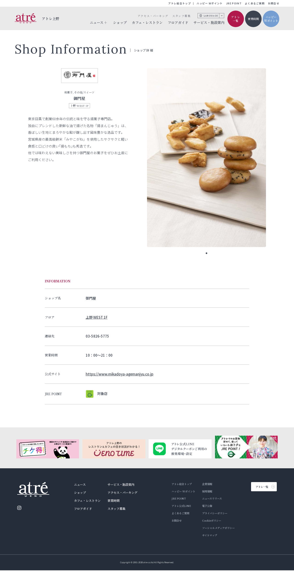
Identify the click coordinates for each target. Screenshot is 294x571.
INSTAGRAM (19, 508)
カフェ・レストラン (147, 22)
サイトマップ (209, 535)
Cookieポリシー (211, 520)
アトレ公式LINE (181, 506)
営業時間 (253, 19)
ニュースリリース (212, 498)
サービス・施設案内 (208, 22)
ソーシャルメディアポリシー (218, 528)
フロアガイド (178, 22)
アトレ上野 (50, 18)
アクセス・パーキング (153, 16)
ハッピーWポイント (271, 19)
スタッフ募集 (181, 16)
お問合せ (273, 3)
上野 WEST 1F (96, 317)
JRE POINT (234, 3)
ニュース (80, 484)
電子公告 (207, 506)
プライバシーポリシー (214, 513)
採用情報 (207, 491)
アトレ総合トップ (179, 3)
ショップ (120, 22)
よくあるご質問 (255, 3)
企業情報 (207, 484)
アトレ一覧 (235, 19)
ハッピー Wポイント (210, 3)
